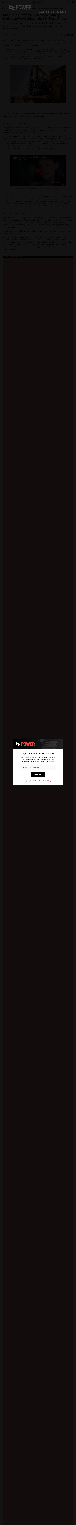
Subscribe (38, 774)
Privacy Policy (46, 780)
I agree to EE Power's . (39, 780)
